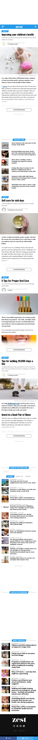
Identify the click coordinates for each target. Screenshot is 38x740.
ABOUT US (22, 730)
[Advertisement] (19, 12)
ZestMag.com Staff (13, 44)
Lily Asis (10, 290)
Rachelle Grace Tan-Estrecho (15, 210)
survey (5, 86)
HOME (15, 730)
